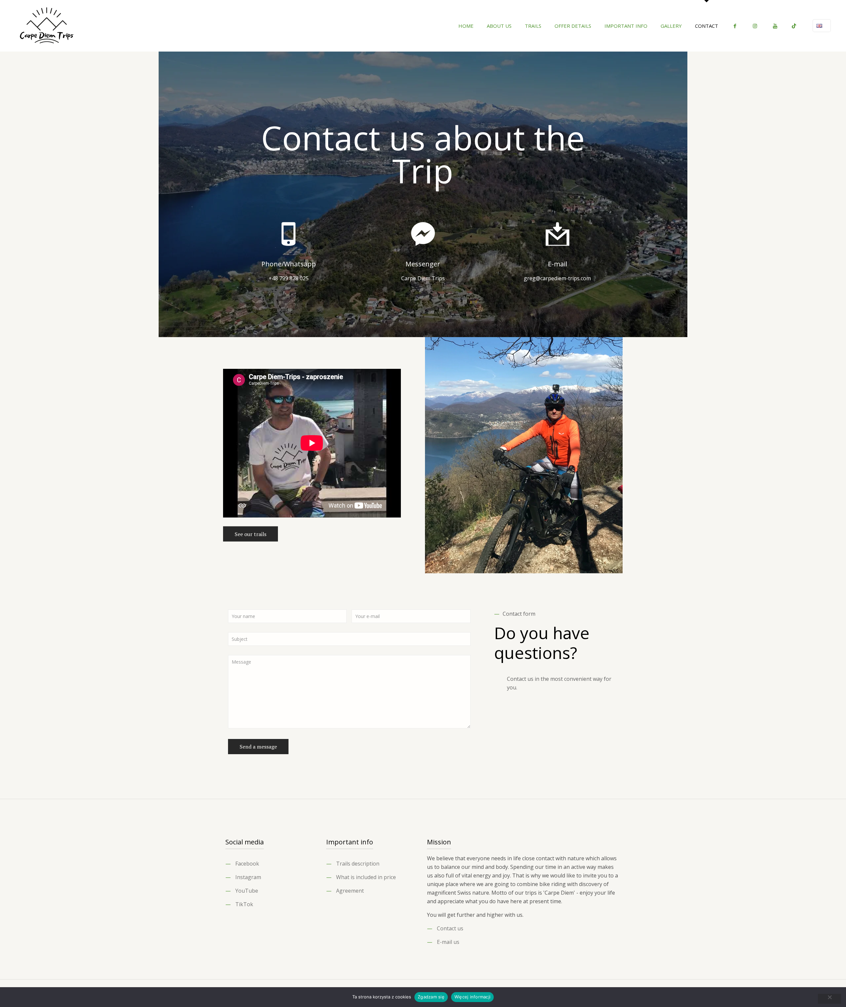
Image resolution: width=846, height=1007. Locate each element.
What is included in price (366, 877)
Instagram (248, 877)
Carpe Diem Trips (423, 278)
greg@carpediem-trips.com (557, 278)
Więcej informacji (472, 996)
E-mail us (448, 942)
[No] (829, 999)
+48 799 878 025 (289, 278)
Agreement (350, 890)
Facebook (247, 863)
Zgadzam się (431, 996)
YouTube (246, 890)
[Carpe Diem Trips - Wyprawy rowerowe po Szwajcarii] (47, 25)
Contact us (450, 928)
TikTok (244, 904)
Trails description (357, 863)
